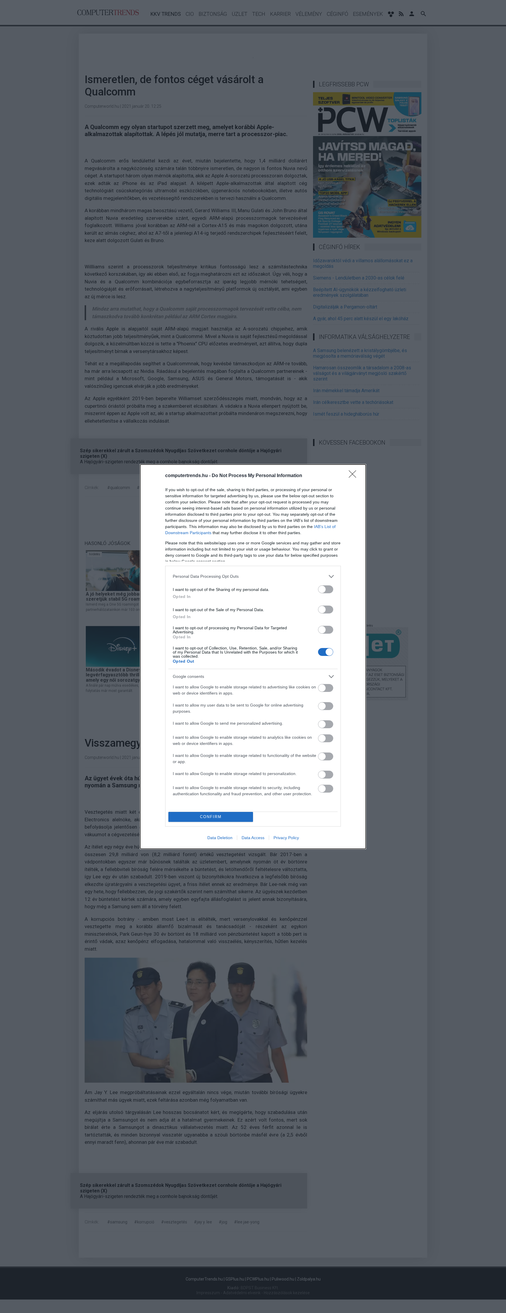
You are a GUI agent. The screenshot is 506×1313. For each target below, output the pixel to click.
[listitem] (253, 576)
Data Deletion (220, 837)
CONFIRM (211, 817)
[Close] (354, 475)
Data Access (253, 837)
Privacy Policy (286, 837)
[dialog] (253, 656)
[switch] (325, 589)
